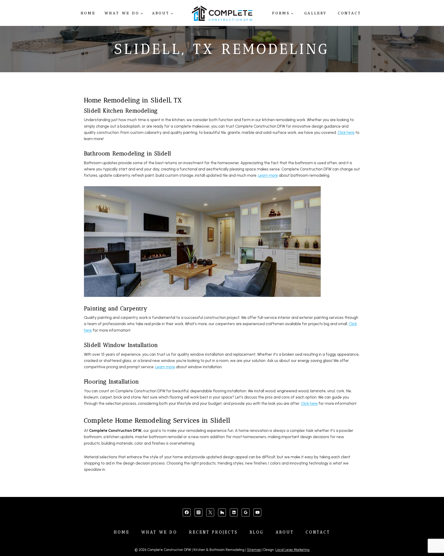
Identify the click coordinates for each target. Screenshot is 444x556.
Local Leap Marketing (292, 550)
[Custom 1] (222, 512)
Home (88, 13)
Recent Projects (213, 532)
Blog (257, 532)
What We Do (159, 532)
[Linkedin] (234, 512)
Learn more (268, 175)
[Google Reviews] (246, 512)
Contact (349, 13)
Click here (346, 132)
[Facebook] (187, 512)
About (285, 532)
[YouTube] (257, 512)
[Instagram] (198, 512)
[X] (210, 512)
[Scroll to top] (433, 538)
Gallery (315, 13)
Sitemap (254, 550)
